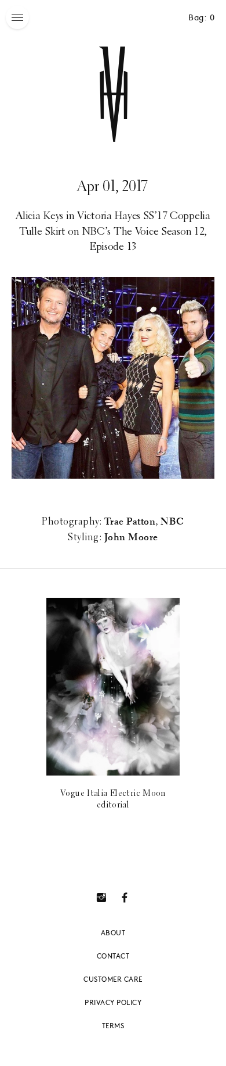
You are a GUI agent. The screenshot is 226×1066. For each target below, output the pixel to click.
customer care (113, 979)
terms (113, 1025)
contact (113, 955)
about (113, 932)
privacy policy (113, 1002)
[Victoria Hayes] (113, 94)
